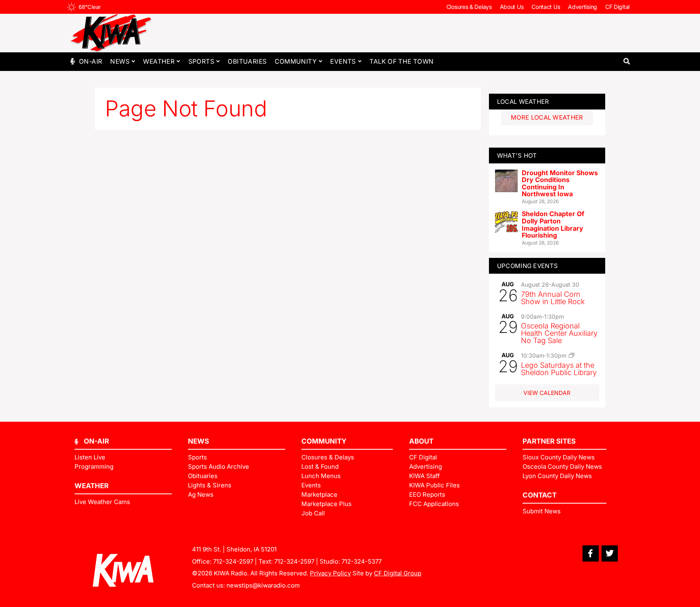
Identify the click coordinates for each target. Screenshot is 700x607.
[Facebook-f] (591, 553)
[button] (626, 61)
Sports (201, 61)
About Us (512, 6)
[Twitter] (610, 553)
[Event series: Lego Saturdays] (571, 355)
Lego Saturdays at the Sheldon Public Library (559, 369)
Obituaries (247, 61)
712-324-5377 (361, 561)
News (120, 61)
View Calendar (546, 392)
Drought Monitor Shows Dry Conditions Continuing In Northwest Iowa (560, 183)
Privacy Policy (330, 573)
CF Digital (617, 6)
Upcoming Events (527, 266)
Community (296, 61)
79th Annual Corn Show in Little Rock (553, 298)
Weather (159, 61)
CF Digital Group (397, 573)
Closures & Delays (469, 6)
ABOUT (421, 441)
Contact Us (545, 6)
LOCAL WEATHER (523, 101)
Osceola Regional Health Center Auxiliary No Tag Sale (559, 333)
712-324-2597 (233, 561)
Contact (540, 495)
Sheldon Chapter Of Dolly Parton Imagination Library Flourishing (553, 224)
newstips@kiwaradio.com (263, 585)
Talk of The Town (401, 61)
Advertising (582, 6)
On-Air (90, 61)
